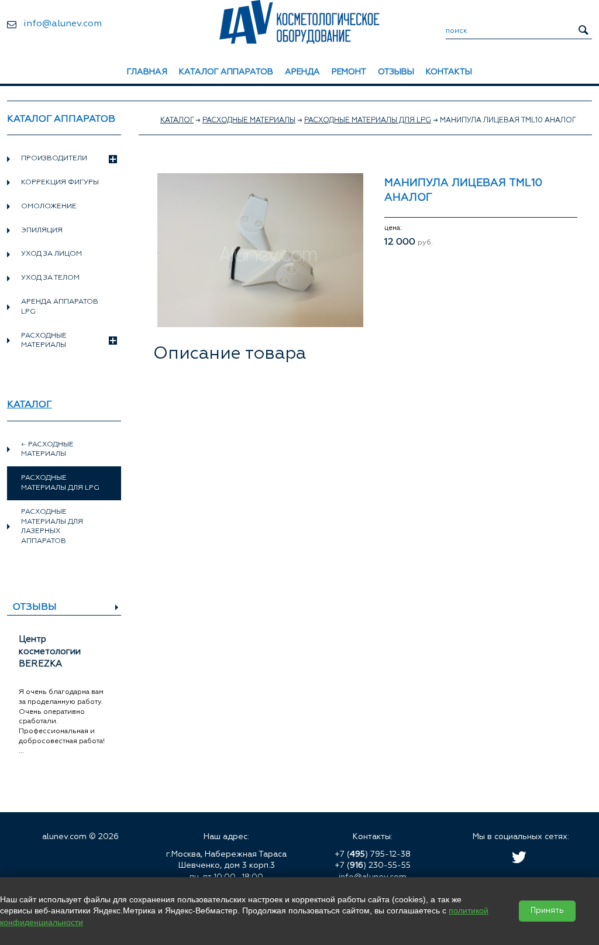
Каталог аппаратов (226, 72)
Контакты (449, 72)
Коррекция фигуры (60, 182)
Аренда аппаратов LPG (59, 306)
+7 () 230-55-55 (373, 865)
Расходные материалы (44, 340)
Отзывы (396, 72)
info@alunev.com (62, 24)
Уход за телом (50, 277)
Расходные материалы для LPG (367, 120)
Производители (54, 158)
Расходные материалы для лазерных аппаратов (52, 526)
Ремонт (349, 72)
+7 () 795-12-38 (373, 854)
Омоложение (49, 206)
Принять (547, 911)
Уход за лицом (51, 253)
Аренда (302, 72)
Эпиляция (42, 230)
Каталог (29, 405)
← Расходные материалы (47, 449)
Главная (147, 72)
